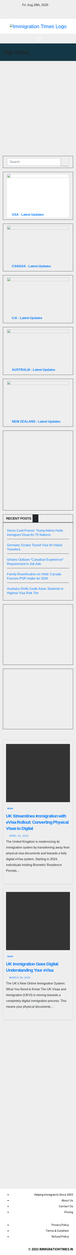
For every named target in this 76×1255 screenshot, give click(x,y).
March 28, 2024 (20, 977)
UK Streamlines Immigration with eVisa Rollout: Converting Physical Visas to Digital (37, 822)
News (10, 808)
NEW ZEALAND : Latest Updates (36, 421)
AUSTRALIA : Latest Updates (33, 369)
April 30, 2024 (19, 836)
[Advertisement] (38, 100)
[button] (70, 38)
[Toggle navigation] (39, 38)
